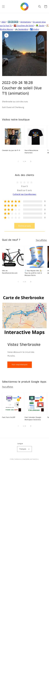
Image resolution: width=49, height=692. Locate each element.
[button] (3, 7)
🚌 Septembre (21, 29)
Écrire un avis (24, 225)
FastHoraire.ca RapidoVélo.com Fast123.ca (26, 459)
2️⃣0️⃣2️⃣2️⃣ (13, 22)
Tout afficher (41, 240)
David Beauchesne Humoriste (31, 151)
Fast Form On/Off (8, 417)
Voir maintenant (19, 364)
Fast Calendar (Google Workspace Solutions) (33, 418)
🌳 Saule (40, 25)
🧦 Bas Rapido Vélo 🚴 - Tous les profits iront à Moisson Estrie (34, 273)
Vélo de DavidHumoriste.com (10, 272)
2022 (3, 22)
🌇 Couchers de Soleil (24, 25)
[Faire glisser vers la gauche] (18, 161)
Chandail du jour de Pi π (11, 150)
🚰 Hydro (34, 29)
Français (22, 449)
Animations (25, 22)
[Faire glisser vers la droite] (31, 161)
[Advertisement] (24, 578)
